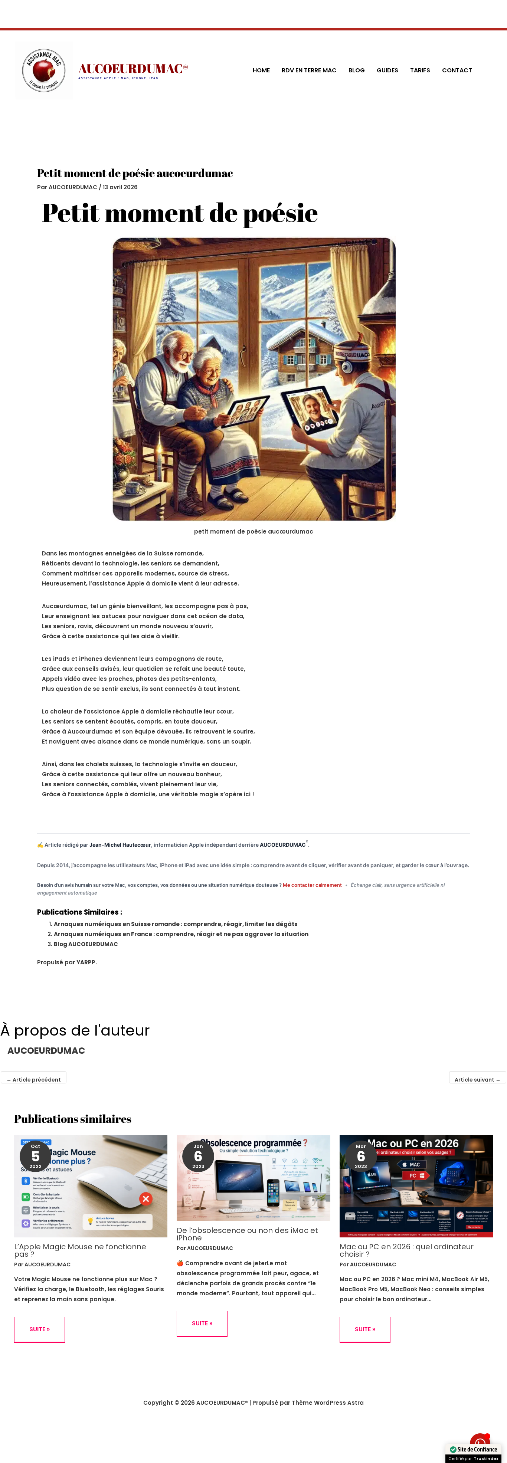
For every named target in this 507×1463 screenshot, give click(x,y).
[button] (488, 70)
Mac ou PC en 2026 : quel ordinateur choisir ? (407, 1250)
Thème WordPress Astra (328, 1403)
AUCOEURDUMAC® (133, 68)
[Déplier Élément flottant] (480, 1443)
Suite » (39, 1329)
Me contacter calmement (313, 885)
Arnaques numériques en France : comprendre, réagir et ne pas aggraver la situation (181, 934)
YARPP (85, 962)
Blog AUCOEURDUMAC (86, 944)
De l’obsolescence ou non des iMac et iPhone (247, 1234)
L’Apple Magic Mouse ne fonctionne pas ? (80, 1250)
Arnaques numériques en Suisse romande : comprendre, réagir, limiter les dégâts (176, 924)
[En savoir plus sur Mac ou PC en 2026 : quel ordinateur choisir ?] (416, 1186)
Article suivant (478, 1079)
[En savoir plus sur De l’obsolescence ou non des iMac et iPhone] (253, 1177)
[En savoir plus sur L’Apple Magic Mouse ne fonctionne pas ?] (91, 1186)
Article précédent (33, 1079)
